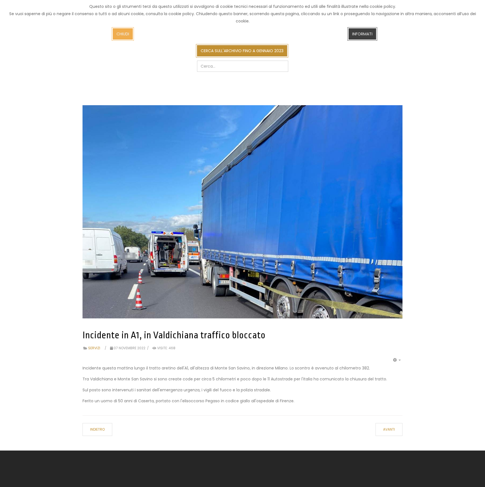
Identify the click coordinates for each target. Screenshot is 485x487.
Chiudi (122, 34)
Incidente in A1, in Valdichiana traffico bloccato (174, 335)
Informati (362, 34)
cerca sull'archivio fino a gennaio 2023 (242, 51)
